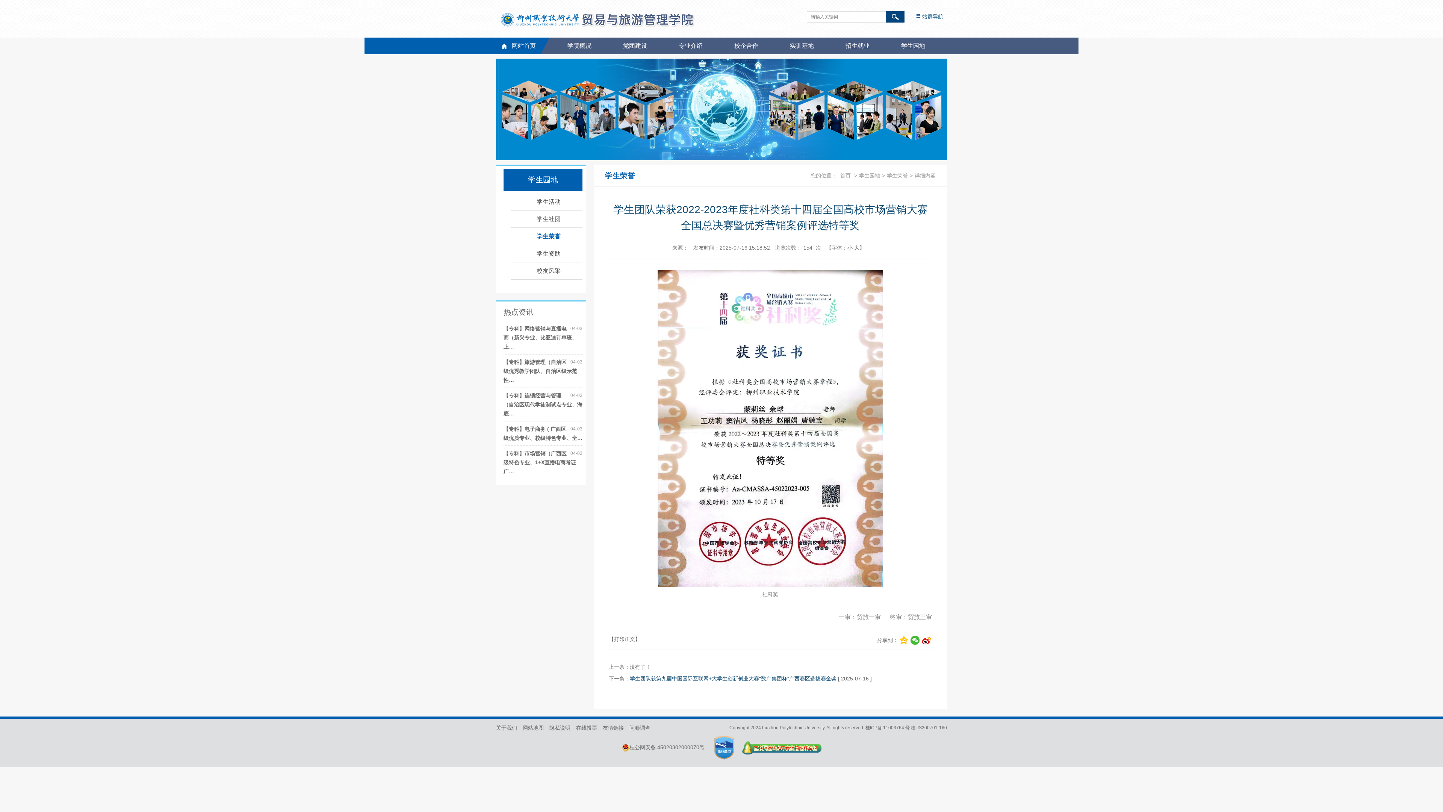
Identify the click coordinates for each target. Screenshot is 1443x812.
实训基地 (802, 45)
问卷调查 (639, 728)
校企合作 (746, 45)
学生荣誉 (549, 236)
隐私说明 (559, 728)
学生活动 (549, 201)
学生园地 (913, 45)
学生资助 (549, 253)
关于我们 (506, 728)
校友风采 (549, 271)
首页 (845, 176)
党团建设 (635, 45)
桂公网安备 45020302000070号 (667, 747)
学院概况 (579, 45)
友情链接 (613, 728)
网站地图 (533, 728)
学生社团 (549, 219)
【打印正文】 (624, 639)
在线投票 (586, 728)
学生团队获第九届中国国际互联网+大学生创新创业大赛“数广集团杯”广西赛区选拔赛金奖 (733, 679)
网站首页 (524, 45)
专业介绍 (691, 45)
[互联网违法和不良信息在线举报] (781, 747)
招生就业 (858, 45)
